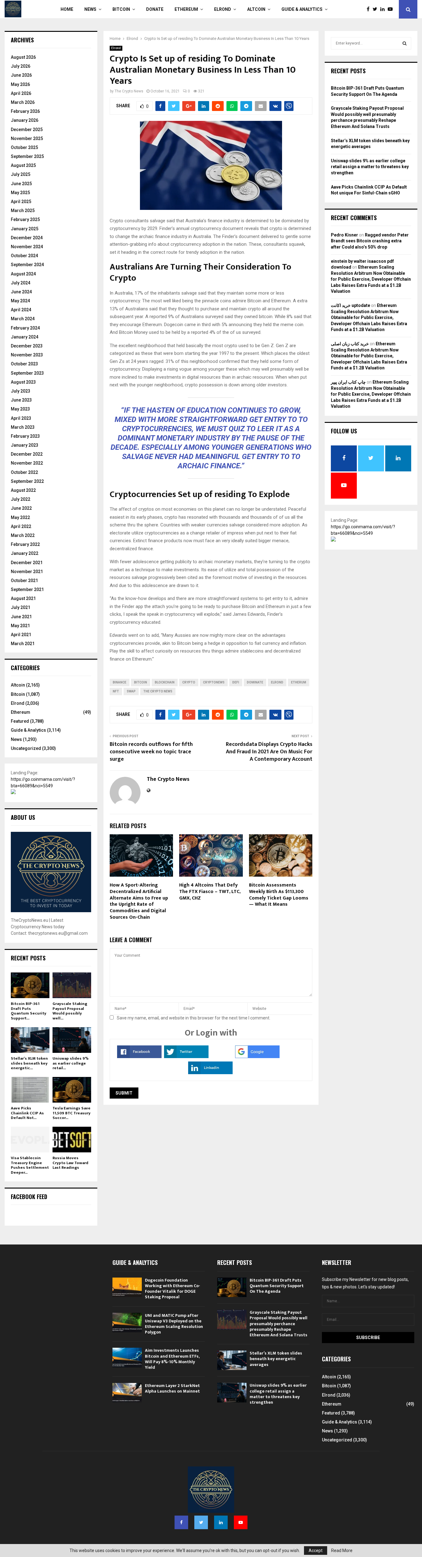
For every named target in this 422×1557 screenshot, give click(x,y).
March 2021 (23, 643)
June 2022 (21, 508)
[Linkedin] (384, 9)
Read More (341, 1550)
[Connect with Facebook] (139, 1056)
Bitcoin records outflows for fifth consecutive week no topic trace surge (151, 752)
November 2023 (27, 354)
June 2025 (21, 183)
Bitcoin (121, 9)
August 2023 (23, 382)
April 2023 (21, 418)
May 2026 (20, 84)
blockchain (165, 682)
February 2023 (25, 436)
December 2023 (27, 345)
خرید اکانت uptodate (350, 305)
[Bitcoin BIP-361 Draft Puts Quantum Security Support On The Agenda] (30, 985)
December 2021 (27, 562)
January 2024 (24, 336)
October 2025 (24, 147)
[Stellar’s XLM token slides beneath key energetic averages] (30, 1040)
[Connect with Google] (257, 1056)
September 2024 (27, 264)
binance (119, 682)
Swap (131, 691)
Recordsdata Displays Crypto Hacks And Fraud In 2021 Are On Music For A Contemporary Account (269, 752)
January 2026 (24, 120)
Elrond (222, 9)
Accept (316, 1550)
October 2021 (24, 580)
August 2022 (23, 490)
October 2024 (24, 255)
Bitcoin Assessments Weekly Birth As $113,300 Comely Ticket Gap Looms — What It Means (278, 894)
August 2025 (23, 165)
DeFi (235, 682)
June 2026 (21, 75)
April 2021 (21, 634)
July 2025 (20, 174)
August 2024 (23, 273)
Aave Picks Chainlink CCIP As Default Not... (27, 1113)
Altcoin (256, 9)
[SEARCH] (404, 43)
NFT (116, 691)
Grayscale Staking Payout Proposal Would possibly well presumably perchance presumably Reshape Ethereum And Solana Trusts (278, 1323)
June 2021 (21, 616)
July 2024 (20, 282)
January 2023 (24, 445)
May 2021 (20, 625)
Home (67, 9)
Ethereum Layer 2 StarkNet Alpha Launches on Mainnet (172, 1388)
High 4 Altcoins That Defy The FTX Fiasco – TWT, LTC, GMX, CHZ (209, 891)
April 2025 (21, 201)
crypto (188, 682)
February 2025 (25, 219)
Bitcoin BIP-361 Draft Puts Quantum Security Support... (28, 1011)
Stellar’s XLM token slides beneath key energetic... (29, 1063)
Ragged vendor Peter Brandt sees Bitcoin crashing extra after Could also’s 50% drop (370, 240)
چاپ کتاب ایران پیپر (348, 382)
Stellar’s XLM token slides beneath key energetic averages (276, 1359)
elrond (277, 682)
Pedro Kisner (344, 234)
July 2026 (20, 66)
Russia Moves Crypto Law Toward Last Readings (70, 1163)
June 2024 (21, 291)
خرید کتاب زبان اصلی (350, 343)
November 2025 (27, 138)
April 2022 (21, 526)
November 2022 (27, 463)
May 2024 (20, 300)
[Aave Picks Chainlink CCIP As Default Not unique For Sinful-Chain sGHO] (30, 1090)
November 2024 (27, 246)
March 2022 (23, 535)
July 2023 (20, 391)
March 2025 (23, 210)
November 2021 (27, 571)
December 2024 (27, 237)
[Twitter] (376, 9)
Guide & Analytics (302, 9)
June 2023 (21, 400)
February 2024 (25, 327)
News (90, 9)
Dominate (255, 682)
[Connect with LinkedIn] (210, 1072)
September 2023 (27, 373)
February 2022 (25, 544)
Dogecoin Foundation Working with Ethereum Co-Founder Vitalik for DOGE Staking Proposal (172, 1289)
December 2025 (27, 129)
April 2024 (21, 309)
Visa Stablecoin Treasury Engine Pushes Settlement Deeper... (30, 1165)
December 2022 (27, 454)
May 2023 (20, 408)
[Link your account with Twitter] (186, 1056)
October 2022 (24, 472)
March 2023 (23, 427)
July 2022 (20, 499)
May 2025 (20, 192)
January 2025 (24, 228)
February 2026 (25, 111)
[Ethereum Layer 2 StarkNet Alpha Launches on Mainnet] (127, 1392)
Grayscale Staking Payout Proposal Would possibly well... (70, 1011)
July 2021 (20, 607)
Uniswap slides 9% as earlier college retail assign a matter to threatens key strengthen (370, 166)
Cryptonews (214, 682)
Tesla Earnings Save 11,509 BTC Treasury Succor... (72, 1113)
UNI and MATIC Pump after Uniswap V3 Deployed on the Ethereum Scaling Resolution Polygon (174, 1324)
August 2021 (23, 598)
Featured (20, 721)
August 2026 (23, 57)
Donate (154, 9)
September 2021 (27, 589)
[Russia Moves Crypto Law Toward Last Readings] (72, 1139)
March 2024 (23, 318)
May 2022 (20, 517)
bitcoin (140, 682)
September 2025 (27, 156)
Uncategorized (26, 748)
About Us (23, 817)
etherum (298, 682)
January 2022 (24, 553)
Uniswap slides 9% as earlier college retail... (71, 1063)
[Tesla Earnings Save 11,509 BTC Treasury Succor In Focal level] (72, 1090)
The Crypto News (129, 91)
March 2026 (23, 102)
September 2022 (27, 481)
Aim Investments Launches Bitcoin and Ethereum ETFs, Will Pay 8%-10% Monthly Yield (172, 1359)
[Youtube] (392, 9)
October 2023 (24, 363)
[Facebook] (370, 9)
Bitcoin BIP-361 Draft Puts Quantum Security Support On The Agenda (277, 1286)
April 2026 (21, 93)
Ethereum (186, 9)
